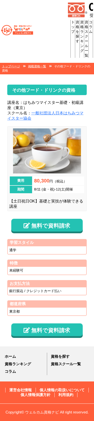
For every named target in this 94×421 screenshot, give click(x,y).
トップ (73, 27)
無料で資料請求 (50, 226)
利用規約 (65, 394)
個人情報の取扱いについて (62, 390)
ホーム (10, 356)
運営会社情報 (20, 390)
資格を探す (77, 31)
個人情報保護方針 (36, 394)
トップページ (11, 66)
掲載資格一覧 (37, 66)
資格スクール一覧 (66, 364)
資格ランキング (82, 36)
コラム (90, 27)
